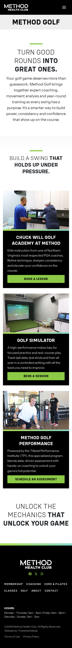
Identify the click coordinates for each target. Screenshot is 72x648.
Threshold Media (27, 630)
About (36, 590)
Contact (51, 590)
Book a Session (36, 376)
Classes (10, 590)
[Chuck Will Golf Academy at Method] (36, 210)
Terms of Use (12, 636)
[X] (36, 574)
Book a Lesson (36, 279)
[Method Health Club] (36, 564)
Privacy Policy (31, 636)
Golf (24, 590)
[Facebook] (30, 574)
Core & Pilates (55, 584)
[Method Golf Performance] (36, 410)
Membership (13, 584)
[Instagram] (42, 574)
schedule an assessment (36, 479)
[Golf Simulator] (36, 313)
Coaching (33, 584)
